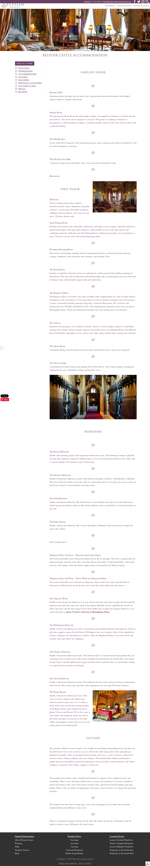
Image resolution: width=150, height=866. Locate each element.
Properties (110, 6)
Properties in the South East (121, 850)
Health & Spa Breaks (74, 853)
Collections (123, 6)
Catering (74, 846)
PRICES (21, 88)
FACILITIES (23, 80)
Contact (87, 2)
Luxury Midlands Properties (121, 846)
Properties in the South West (122, 853)
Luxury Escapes (140, 6)
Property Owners (22, 850)
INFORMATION (25, 71)
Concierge (74, 840)
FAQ (17, 846)
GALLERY (23, 77)
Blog (17, 853)
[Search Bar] (147, 1)
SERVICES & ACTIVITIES (30, 83)
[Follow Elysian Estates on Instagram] (143, 2)
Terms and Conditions (68, 863)
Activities (74, 843)
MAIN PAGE (23, 68)
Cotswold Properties (74, 850)
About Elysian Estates (24, 840)
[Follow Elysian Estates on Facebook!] (134, 2)
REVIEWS (22, 91)
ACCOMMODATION (27, 74)
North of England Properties (122, 843)
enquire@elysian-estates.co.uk (117, 2)
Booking (18, 843)
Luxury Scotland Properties (121, 840)
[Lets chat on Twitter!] (138, 2)
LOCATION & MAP (27, 86)
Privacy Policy (85, 863)
